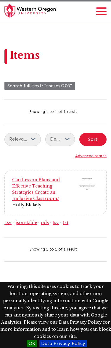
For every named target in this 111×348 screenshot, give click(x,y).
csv (8, 222)
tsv (56, 222)
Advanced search (91, 156)
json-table (26, 222)
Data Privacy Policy (63, 343)
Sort (93, 139)
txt (65, 222)
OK (31, 343)
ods (45, 222)
